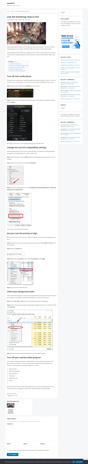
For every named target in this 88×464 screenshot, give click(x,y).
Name (9, 444)
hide (15, 61)
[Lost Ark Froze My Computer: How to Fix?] (10, 405)
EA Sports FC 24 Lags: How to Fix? (69, 62)
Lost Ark (15, 395)
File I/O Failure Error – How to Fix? (71, 98)
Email (26, 444)
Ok (73, 461)
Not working (63, 86)
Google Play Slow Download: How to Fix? (70, 65)
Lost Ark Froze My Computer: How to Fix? (11, 411)
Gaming (14, 393)
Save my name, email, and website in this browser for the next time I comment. (29, 450)
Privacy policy (79, 461)
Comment (10, 424)
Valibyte (11, 3)
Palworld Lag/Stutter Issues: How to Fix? (70, 60)
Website (42, 444)
